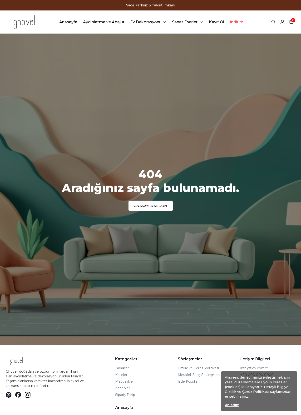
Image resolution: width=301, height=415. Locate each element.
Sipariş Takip (125, 395)
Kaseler (121, 375)
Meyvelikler (124, 381)
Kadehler (122, 388)
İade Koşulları (188, 381)
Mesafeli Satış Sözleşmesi (199, 375)
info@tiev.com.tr (254, 368)
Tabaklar (122, 368)
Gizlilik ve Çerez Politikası (198, 368)
